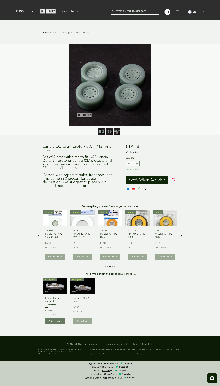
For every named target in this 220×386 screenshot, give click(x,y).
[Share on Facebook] (128, 189)
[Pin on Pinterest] (133, 189)
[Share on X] (145, 189)
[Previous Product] (38, 236)
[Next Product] (181, 236)
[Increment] (137, 163)
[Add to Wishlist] (173, 180)
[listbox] (24, 11)
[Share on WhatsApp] (139, 189)
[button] (24, 11)
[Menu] (177, 12)
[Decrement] (128, 163)
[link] (167, 12)
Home (46, 32)
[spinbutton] (132, 163)
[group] (110, 236)
